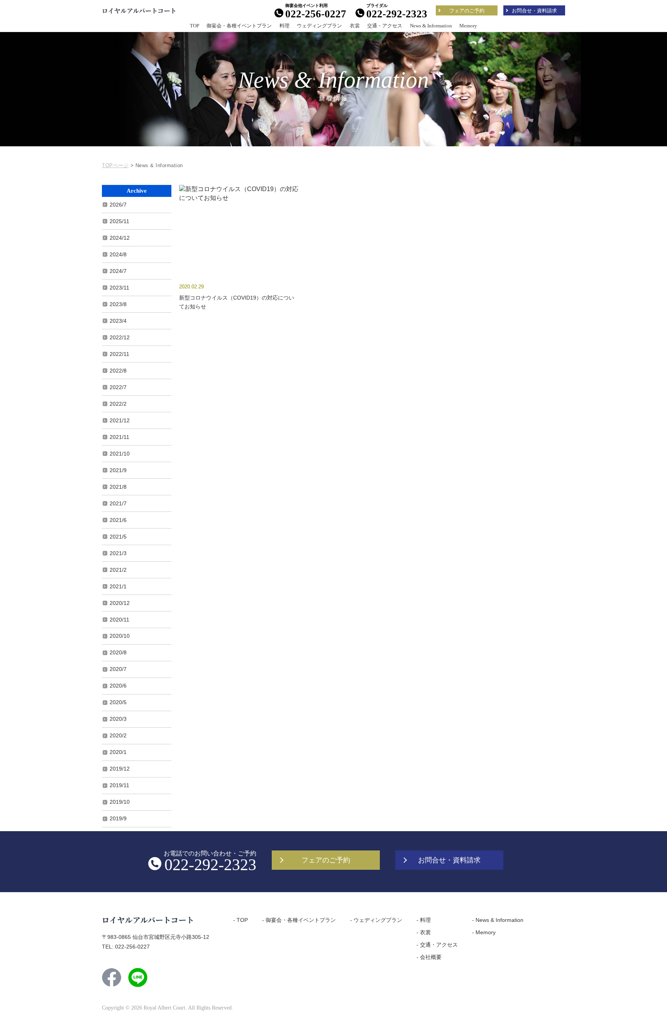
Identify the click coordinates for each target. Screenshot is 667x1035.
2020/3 (118, 719)
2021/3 (118, 553)
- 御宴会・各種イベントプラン (299, 920)
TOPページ (115, 165)
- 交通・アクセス (437, 945)
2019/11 (119, 785)
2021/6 (118, 520)
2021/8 (118, 487)
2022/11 (119, 354)
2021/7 (118, 503)
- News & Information (497, 920)
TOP (194, 26)
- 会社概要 (429, 957)
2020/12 (120, 603)
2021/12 (120, 420)
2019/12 (120, 769)
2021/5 (118, 537)
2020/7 (118, 669)
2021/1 (118, 586)
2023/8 (118, 304)
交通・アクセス (384, 26)
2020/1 (118, 752)
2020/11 (119, 620)
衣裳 (355, 26)
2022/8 (118, 371)
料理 (284, 26)
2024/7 (118, 271)
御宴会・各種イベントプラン (239, 26)
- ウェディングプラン (376, 920)
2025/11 (119, 221)
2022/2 (118, 404)
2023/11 (119, 288)
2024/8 (118, 254)
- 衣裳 (423, 932)
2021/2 (118, 570)
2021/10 (120, 454)
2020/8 (118, 652)
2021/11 (119, 437)
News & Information (431, 26)
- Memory (484, 932)
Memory (468, 26)
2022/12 (120, 337)
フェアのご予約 (466, 11)
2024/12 (120, 238)
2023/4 (118, 321)
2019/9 (118, 818)
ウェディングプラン (319, 26)
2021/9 (118, 470)
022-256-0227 (315, 13)
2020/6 (118, 686)
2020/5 (118, 702)
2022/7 (118, 387)
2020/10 (120, 636)
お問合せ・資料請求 (534, 11)
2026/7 (118, 205)
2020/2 (118, 735)
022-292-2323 (396, 13)
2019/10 (120, 802)
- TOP (240, 920)
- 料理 (423, 920)
